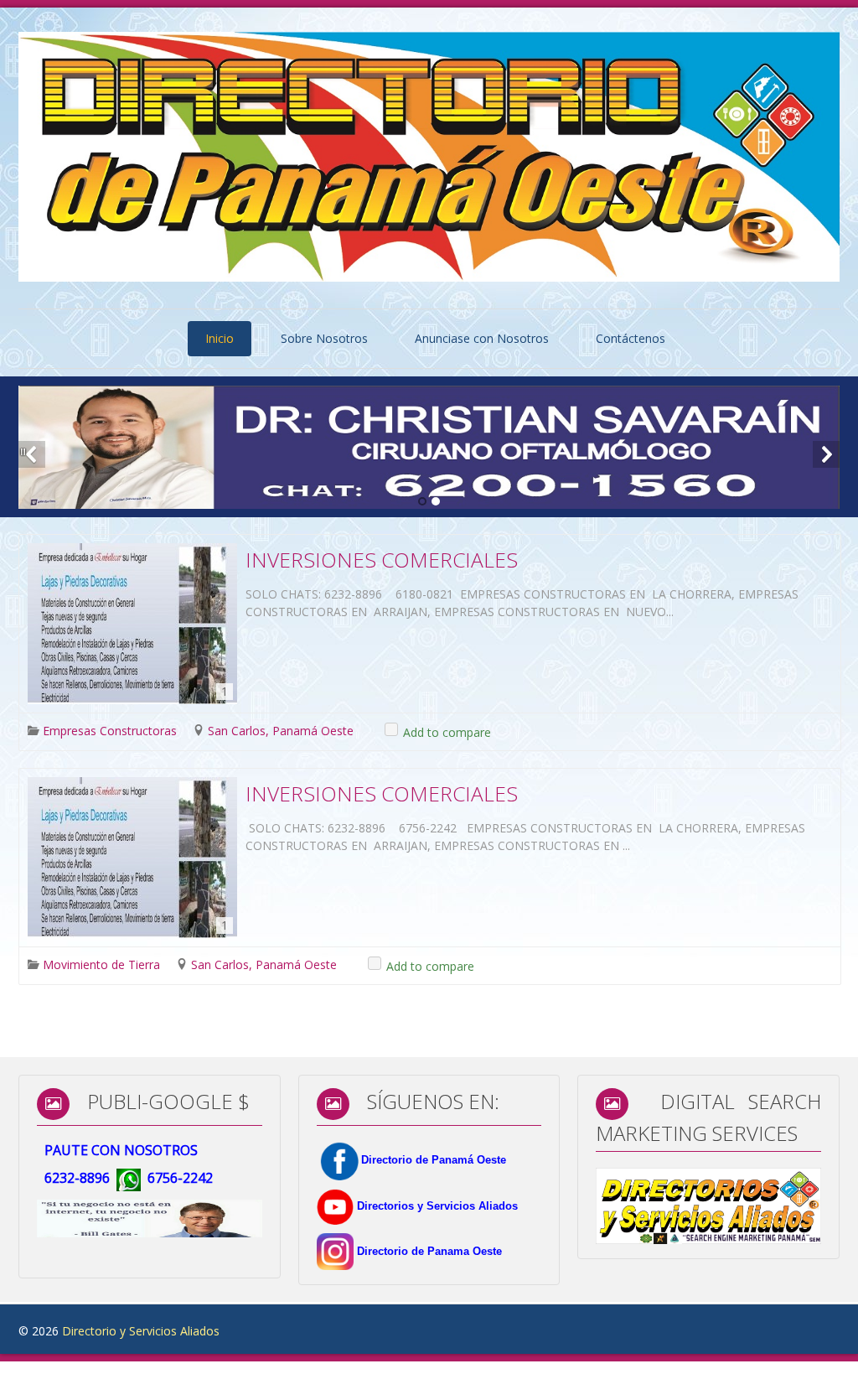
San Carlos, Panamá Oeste (281, 731)
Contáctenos (630, 338)
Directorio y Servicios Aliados (141, 1331)
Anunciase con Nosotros (482, 338)
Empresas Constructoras (110, 731)
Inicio (219, 338)
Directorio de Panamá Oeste (433, 1160)
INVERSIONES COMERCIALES (382, 559)
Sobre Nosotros (324, 338)
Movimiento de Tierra (101, 964)
